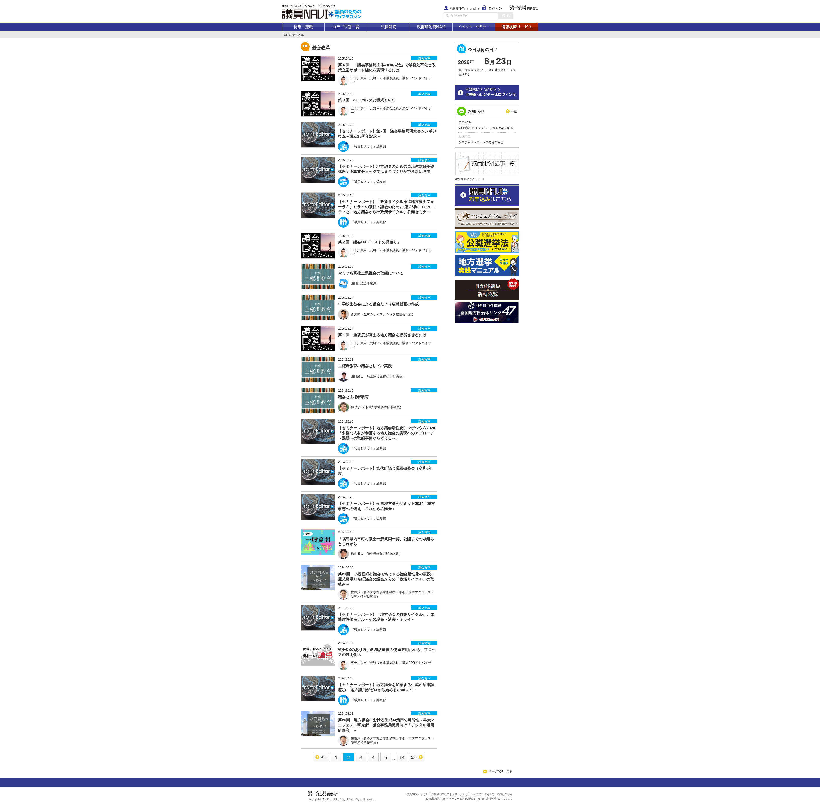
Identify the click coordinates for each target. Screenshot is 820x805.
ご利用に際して (440, 794)
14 (401, 757)
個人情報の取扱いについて (497, 798)
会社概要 (434, 798)
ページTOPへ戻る (500, 771)
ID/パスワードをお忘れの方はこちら (491, 794)
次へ (414, 757)
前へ (324, 757)
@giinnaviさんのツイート (470, 179)
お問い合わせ (460, 794)
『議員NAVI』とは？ (464, 8)
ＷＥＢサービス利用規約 (461, 798)
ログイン (495, 8)
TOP (285, 35)
